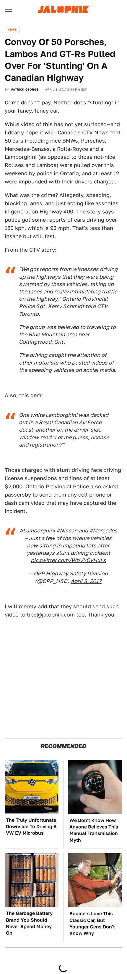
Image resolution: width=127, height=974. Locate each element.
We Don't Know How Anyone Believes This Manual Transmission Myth (93, 830)
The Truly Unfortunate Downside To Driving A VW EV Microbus (31, 826)
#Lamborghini (37, 530)
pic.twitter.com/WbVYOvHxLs (68, 560)
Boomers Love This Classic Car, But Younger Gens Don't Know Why (92, 923)
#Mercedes (103, 530)
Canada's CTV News (83, 132)
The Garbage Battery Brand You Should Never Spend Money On (29, 923)
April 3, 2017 (86, 581)
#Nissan (66, 530)
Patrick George (24, 89)
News (12, 29)
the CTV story (37, 250)
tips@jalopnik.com (51, 615)
